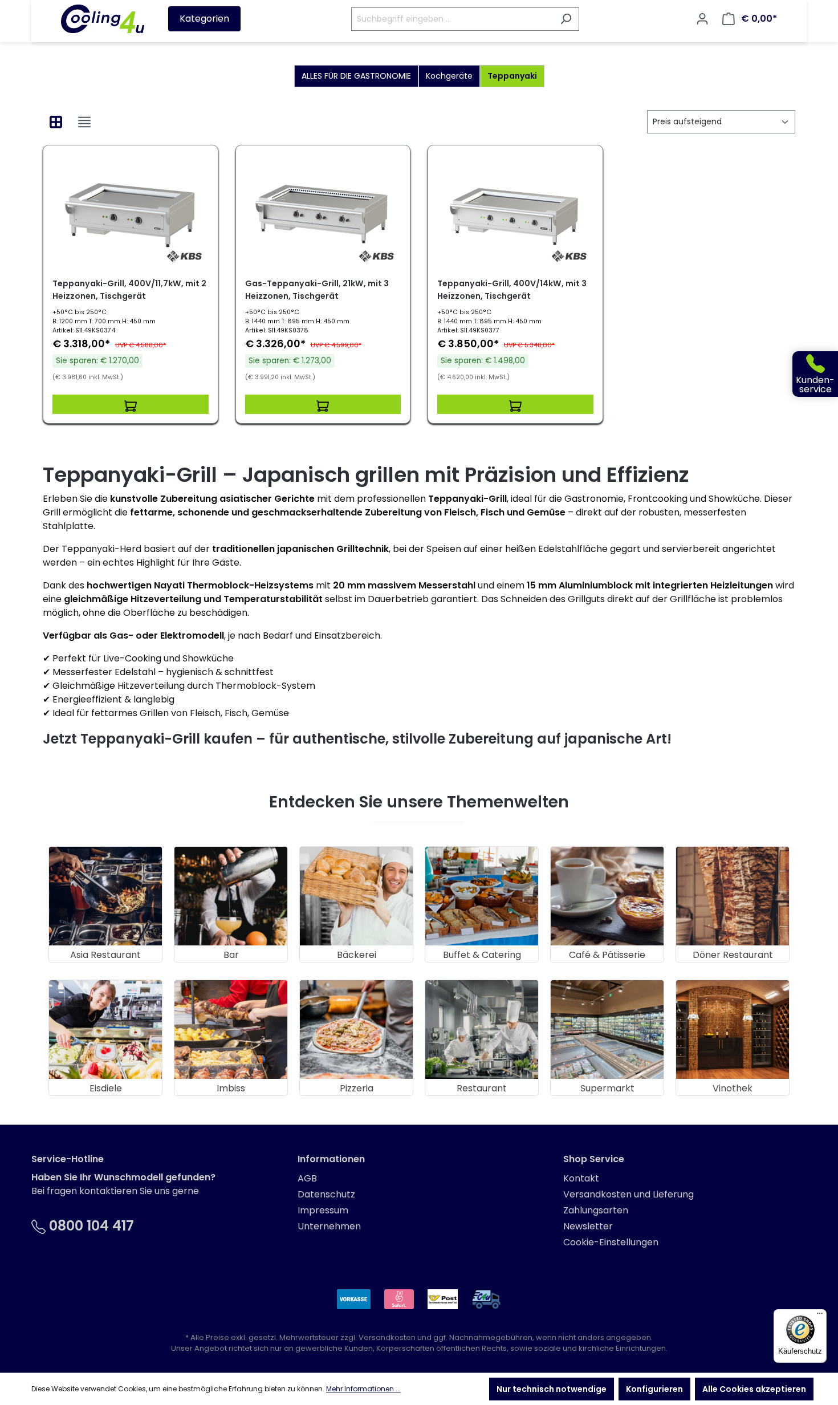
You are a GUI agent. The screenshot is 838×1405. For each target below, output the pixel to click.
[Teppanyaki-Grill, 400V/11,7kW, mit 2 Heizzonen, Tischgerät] (130, 212)
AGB (307, 1178)
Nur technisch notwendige (552, 1389)
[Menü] (820, 1316)
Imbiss (231, 1088)
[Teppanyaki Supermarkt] (607, 1029)
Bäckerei (356, 954)
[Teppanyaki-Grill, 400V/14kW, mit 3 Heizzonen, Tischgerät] (515, 212)
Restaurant (482, 1088)
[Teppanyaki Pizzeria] (356, 1029)
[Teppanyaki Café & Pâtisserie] (607, 896)
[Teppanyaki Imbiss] (230, 1029)
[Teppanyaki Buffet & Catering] (481, 896)
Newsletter (588, 1226)
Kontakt (581, 1178)
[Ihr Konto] (702, 19)
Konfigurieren (654, 1389)
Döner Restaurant (733, 954)
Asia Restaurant (105, 954)
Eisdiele (106, 1088)
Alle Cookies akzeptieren (754, 1389)
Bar (231, 954)
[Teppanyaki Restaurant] (481, 1029)
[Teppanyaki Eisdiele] (105, 1029)
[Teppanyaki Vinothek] (732, 1029)
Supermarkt (607, 1088)
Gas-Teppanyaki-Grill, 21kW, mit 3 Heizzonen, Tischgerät (317, 290)
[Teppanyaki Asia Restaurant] (105, 896)
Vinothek (732, 1088)
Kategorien (204, 18)
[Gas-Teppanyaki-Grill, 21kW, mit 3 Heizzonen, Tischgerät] (323, 212)
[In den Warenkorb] (130, 404)
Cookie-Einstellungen (610, 1242)
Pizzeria (356, 1088)
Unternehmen (329, 1226)
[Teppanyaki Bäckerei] (356, 896)
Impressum (323, 1210)
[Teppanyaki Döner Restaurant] (732, 896)
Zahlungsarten (595, 1210)
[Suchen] (565, 19)
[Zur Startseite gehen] (103, 19)
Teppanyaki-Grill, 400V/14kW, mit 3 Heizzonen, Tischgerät (512, 290)
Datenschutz (326, 1194)
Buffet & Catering (482, 954)
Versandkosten (387, 1337)
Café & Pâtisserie (607, 954)
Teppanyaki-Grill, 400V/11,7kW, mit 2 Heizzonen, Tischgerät (129, 290)
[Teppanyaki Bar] (230, 896)
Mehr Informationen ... (363, 1389)
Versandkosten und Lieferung (628, 1194)
